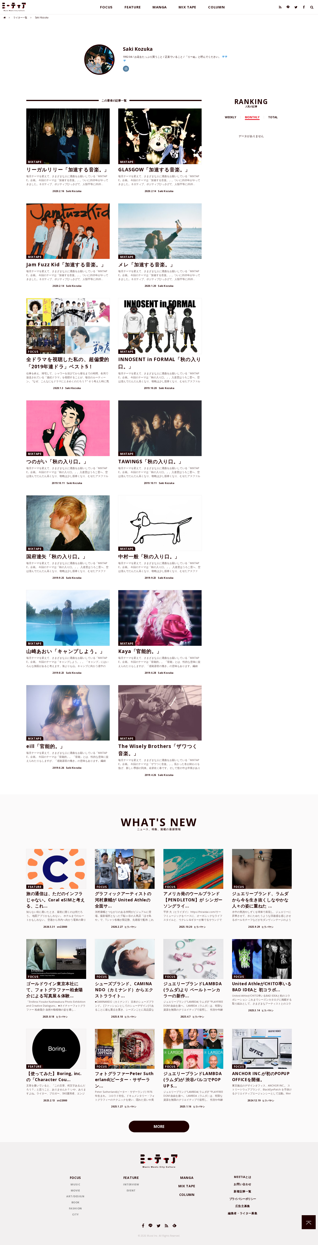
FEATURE (133, 7)
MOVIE (75, 1190)
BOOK (75, 1202)
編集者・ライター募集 (242, 1213)
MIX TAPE (187, 7)
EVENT (131, 1190)
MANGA (159, 7)
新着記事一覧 (242, 1191)
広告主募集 (242, 1206)
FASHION (75, 1208)
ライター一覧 (20, 17)
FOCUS (106, 7)
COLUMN (216, 7)
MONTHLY (252, 117)
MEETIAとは (242, 1177)
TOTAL (273, 117)
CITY (75, 1214)
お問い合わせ (242, 1184)
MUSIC (75, 1184)
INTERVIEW (131, 1184)
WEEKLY (230, 117)
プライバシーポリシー (242, 1199)
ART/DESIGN (75, 1196)
